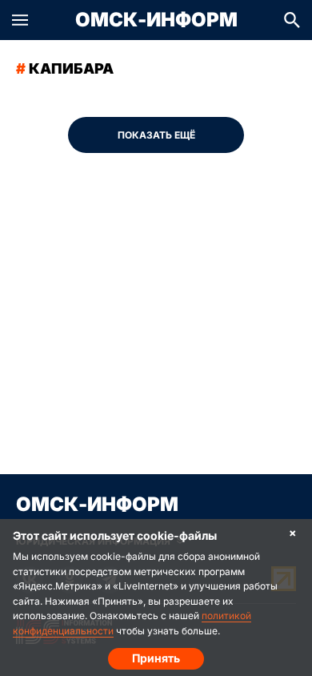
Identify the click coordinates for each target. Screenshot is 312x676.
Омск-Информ (156, 20)
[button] (20, 20)
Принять (156, 658)
